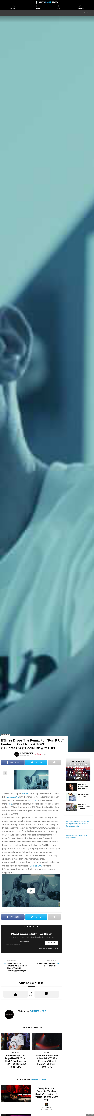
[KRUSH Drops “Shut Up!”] (71, 797)
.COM (36, 866)
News (78, 760)
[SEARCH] (87, 13)
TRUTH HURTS (12, 797)
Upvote (15, 994)
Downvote (47, 994)
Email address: (24, 941)
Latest (13, 8)
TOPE (9, 804)
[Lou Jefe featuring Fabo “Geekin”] (71, 807)
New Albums (15, 1052)
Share (5, 773)
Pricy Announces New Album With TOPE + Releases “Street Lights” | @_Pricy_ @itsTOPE (47, 1061)
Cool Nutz (32, 800)
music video (38, 1079)
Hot (58, 8)
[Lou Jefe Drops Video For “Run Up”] (71, 787)
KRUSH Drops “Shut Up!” (83, 795)
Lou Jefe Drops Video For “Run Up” (83, 786)
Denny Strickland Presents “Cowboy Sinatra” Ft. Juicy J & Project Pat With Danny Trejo (46, 1094)
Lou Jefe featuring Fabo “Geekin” (84, 806)
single (46, 1052)
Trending (3, 1087)
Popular (36, 8)
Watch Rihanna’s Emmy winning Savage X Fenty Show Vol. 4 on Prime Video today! (77, 824)
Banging (80, 8)
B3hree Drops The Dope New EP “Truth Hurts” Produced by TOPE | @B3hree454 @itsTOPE (15, 1061)
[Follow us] (84, 13)
